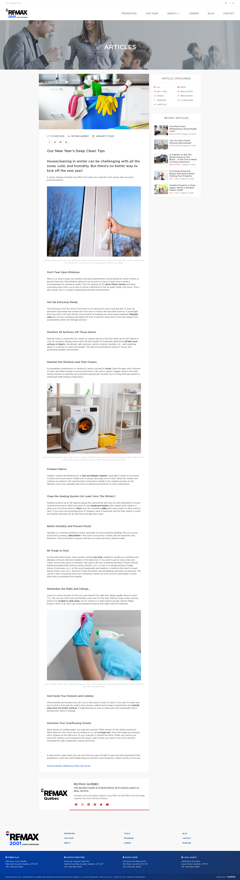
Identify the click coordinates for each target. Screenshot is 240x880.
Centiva (230, 877)
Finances (161, 100)
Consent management (135, 877)
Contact (228, 13)
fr (233, 3)
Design (160, 96)
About (67, 843)
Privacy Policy (106, 877)
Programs (129, 838)
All (158, 87)
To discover (57, 136)
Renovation (186, 96)
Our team (152, 13)
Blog (211, 13)
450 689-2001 (75, 867)
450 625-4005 (134, 867)
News (183, 87)
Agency (172, 13)
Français (186, 843)
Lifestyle (161, 105)
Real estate (186, 92)
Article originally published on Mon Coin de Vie (69, 766)
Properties (129, 13)
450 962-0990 (193, 867)
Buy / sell (161, 92)
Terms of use (119, 877)
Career (194, 13)
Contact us (15, 3)
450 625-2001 (16, 867)
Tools (127, 833)
